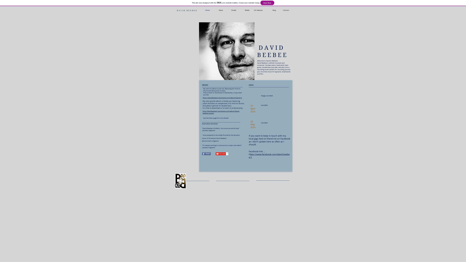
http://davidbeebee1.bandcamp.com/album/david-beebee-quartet (221, 112)
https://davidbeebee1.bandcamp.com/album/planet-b (222, 98)
